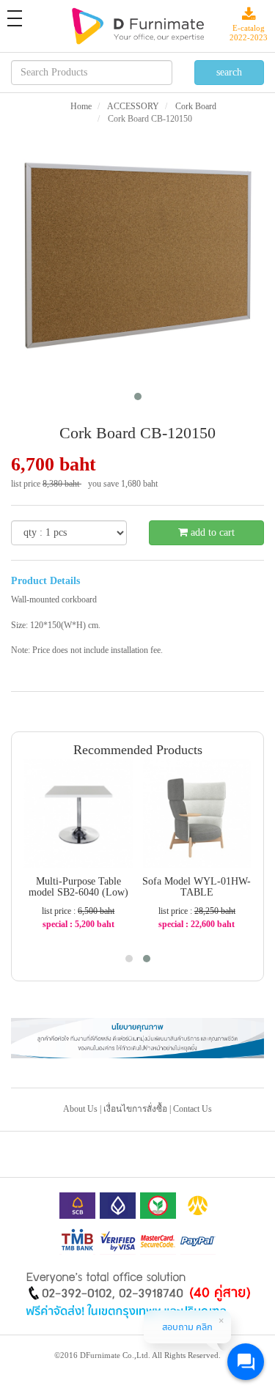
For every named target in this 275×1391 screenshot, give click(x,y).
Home (81, 106)
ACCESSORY (132, 106)
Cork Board (194, 106)
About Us (80, 1109)
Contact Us (192, 1109)
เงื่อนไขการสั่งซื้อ (135, 1109)
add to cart (211, 532)
